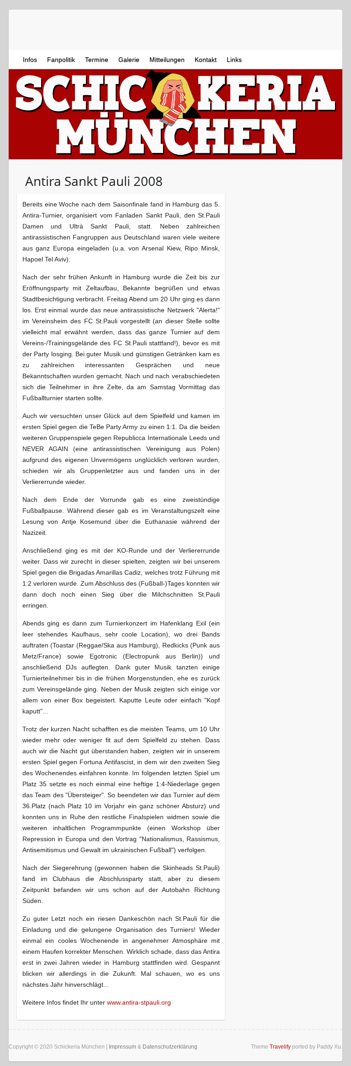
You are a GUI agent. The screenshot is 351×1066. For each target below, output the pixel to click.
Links (234, 59)
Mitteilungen (167, 59)
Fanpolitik (61, 59)
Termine (96, 59)
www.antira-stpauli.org (139, 1002)
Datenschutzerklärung (170, 1047)
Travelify (280, 1047)
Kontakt (206, 59)
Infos (30, 59)
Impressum (122, 1047)
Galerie (128, 59)
